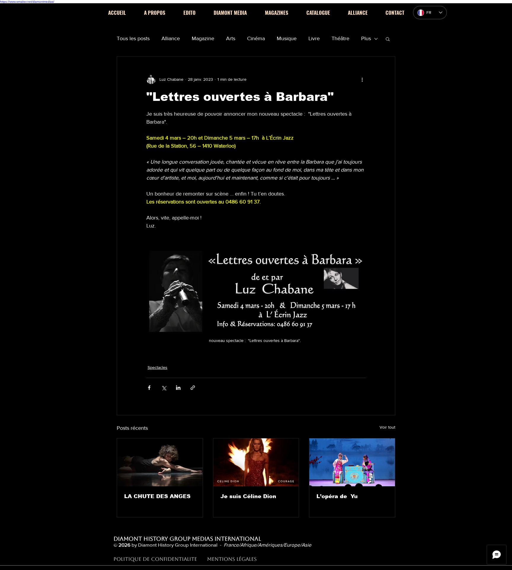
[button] (388, 38)
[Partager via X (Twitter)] (164, 387)
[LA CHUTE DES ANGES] (160, 462)
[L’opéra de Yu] (352, 462)
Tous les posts (133, 38)
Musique (287, 38)
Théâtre (340, 38)
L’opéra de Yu (337, 496)
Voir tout (387, 427)
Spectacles (157, 367)
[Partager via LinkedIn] (178, 387)
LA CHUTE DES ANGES (157, 496)
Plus (366, 38)
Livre (314, 38)
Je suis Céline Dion (248, 496)
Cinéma (256, 38)
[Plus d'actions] (362, 79)
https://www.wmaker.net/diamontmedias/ (27, 1)
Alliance (170, 38)
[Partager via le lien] (193, 387)
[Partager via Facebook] (149, 387)
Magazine (203, 38)
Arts (230, 38)
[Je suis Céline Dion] (256, 462)
